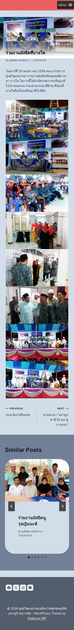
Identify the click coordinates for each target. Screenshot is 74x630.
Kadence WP (37, 618)
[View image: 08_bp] (37, 342)
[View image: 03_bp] (37, 193)
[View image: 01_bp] (37, 155)
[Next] (62, 506)
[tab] (29, 557)
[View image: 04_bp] (37, 230)
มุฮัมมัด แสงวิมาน (19, 60)
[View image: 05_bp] (37, 267)
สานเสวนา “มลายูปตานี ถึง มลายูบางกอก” (55, 417)
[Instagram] (23, 588)
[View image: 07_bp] (37, 379)
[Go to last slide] (11, 506)
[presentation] (37, 480)
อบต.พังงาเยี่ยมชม (18, 412)
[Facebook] (9, 588)
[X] (16, 588)
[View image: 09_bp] (37, 304)
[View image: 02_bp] (37, 118)
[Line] (30, 588)
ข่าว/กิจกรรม (12, 46)
